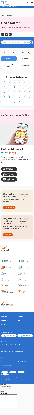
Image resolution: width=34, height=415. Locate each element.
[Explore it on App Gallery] (9, 179)
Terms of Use (4, 358)
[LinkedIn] (16, 345)
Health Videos (26, 335)
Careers (20, 316)
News (20, 320)
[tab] (9, 58)
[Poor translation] (5, 393)
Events (3, 324)
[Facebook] (2, 345)
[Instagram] (11, 345)
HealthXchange (10, 335)
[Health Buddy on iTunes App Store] (9, 169)
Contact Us (4, 320)
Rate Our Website (21, 361)
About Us (4, 316)
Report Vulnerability (6, 365)
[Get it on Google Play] (9, 174)
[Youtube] (7, 345)
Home (2, 15)
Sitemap (19, 358)
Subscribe (8, 235)
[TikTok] (20, 345)
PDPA (2, 361)
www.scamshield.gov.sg (13, 6)
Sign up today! (9, 207)
